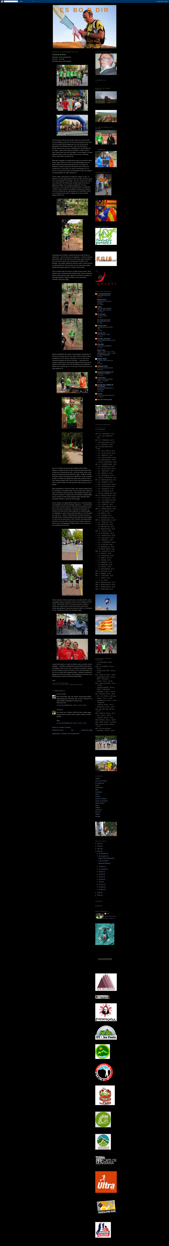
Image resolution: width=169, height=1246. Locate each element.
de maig (101, 879)
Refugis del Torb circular (103, 295)
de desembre (103, 853)
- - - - (96, 82)
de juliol (101, 874)
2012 (98, 848)
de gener (101, 889)
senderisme (98, 810)
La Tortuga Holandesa (104, 294)
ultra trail (97, 812)
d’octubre (101, 866)
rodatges (97, 807)
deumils (97, 785)
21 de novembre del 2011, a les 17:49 (71, 723)
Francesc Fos (101, 333)
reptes (97, 805)
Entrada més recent (57, 730)
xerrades (97, 816)
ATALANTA (100, 344)
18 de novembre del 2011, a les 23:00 (71, 705)
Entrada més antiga (86, 730)
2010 (98, 892)
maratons (98, 796)
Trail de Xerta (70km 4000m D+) (105, 395)
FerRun (99, 307)
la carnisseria (101, 377)
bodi (58, 709)
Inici (72, 730)
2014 (98, 843)
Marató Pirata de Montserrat (106, 858)
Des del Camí (101, 314)
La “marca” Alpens (102, 315)
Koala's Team (101, 350)
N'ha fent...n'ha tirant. (103, 338)
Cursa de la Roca (103, 860)
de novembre (103, 856)
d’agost (101, 871)
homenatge (98, 792)
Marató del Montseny (104, 863)
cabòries (97, 778)
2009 (98, 895)
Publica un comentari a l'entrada (61, 727)
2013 (98, 846)
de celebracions (99, 783)
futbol (96, 789)
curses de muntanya (75, 684)
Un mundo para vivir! (103, 320)
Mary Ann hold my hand (104, 399)
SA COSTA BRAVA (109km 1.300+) (106, 340)
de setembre (102, 869)
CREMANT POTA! (102, 366)
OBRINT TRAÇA (102, 359)
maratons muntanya (101, 798)
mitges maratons (100, 803)
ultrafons (97, 814)
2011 (98, 851)
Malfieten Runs (101, 299)
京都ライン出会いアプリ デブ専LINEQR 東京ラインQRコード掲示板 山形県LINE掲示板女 (106, 353)
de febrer (101, 887)
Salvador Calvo (102, 325)
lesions (97, 794)
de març (101, 884)
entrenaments (99, 787)
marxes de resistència (101, 801)
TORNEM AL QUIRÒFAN (103, 373)
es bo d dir (84, 10)
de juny (101, 876)
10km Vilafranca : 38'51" (103, 334)
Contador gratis (98, 905)
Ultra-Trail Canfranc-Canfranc (105, 368)
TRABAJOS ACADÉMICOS (104, 346)
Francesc (59, 694)
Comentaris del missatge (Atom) (70, 733)
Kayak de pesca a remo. (103, 321)
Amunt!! (99, 394)
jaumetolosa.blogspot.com (105, 372)
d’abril (101, 882)
